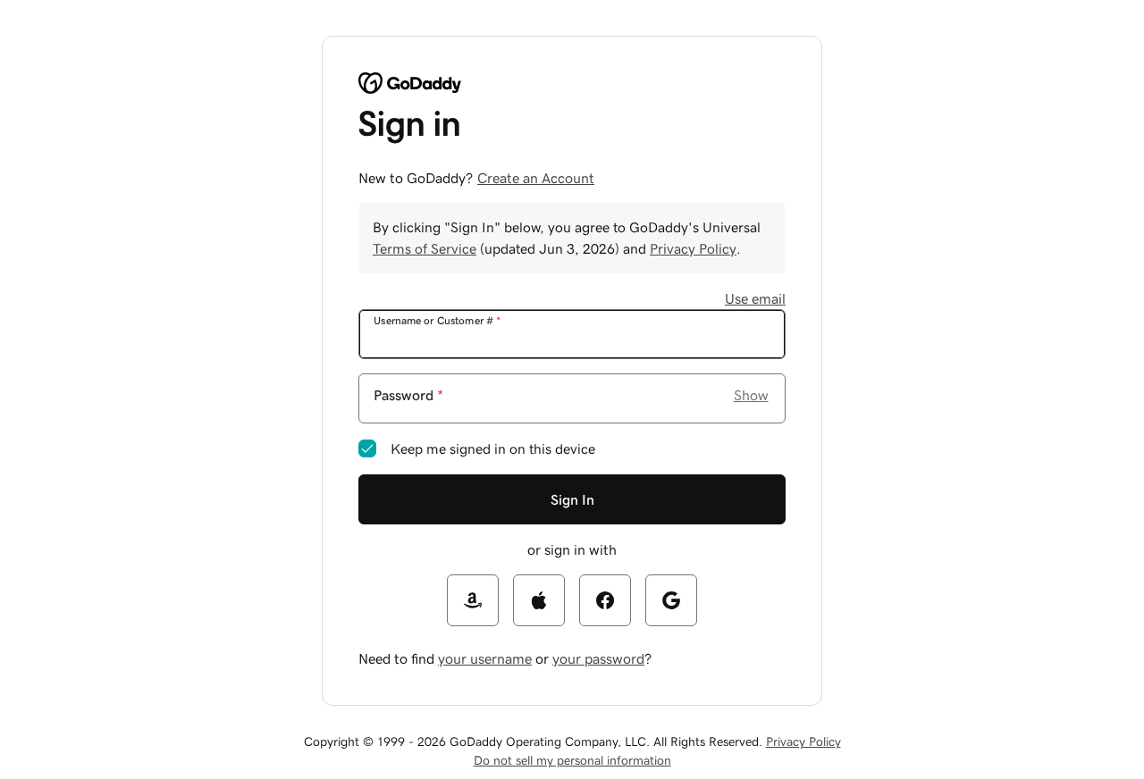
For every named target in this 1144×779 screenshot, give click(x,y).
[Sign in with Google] (671, 600)
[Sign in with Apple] (539, 600)
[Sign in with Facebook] (605, 600)
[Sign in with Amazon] (473, 600)
